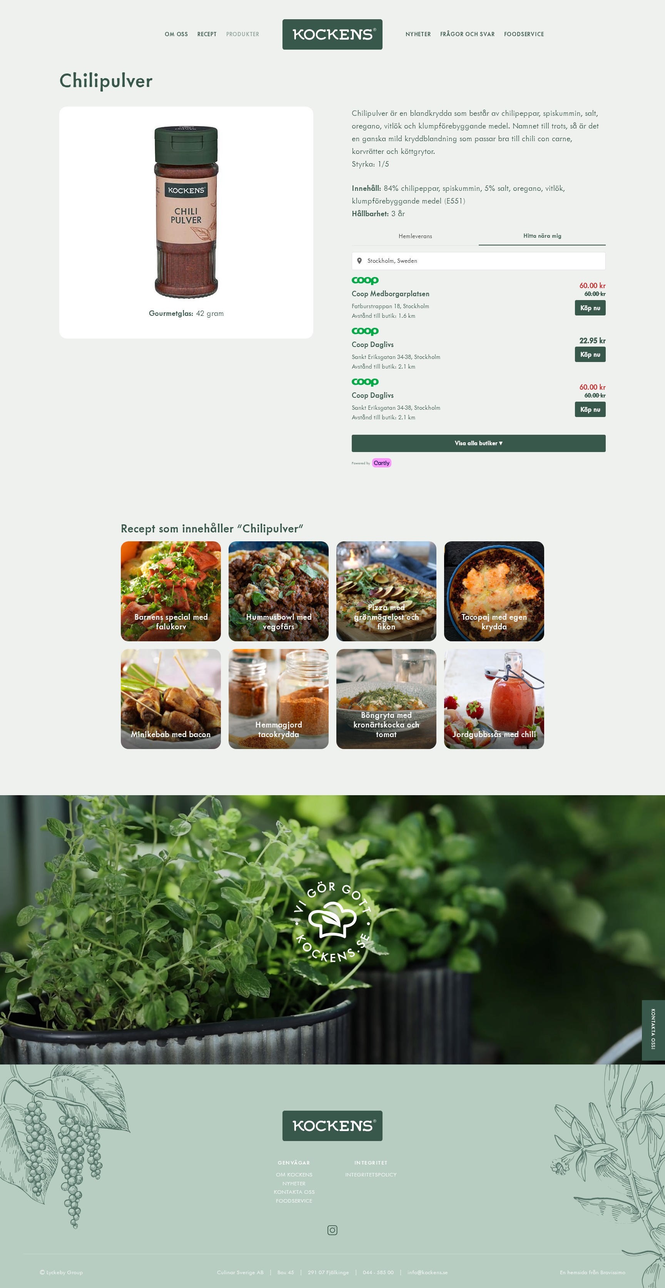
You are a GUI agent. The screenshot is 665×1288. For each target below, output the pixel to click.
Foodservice (524, 34)
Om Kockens (294, 1174)
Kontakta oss (294, 1191)
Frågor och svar (467, 34)
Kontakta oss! (653, 1029)
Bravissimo (612, 1272)
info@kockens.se (428, 1272)
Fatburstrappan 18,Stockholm (390, 306)
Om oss (176, 34)
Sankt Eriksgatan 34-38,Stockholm (396, 356)
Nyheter (418, 34)
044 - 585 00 (379, 1272)
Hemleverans (415, 236)
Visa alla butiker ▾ (479, 443)
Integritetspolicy (371, 1174)
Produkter (242, 34)
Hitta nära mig (542, 235)
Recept (207, 34)
